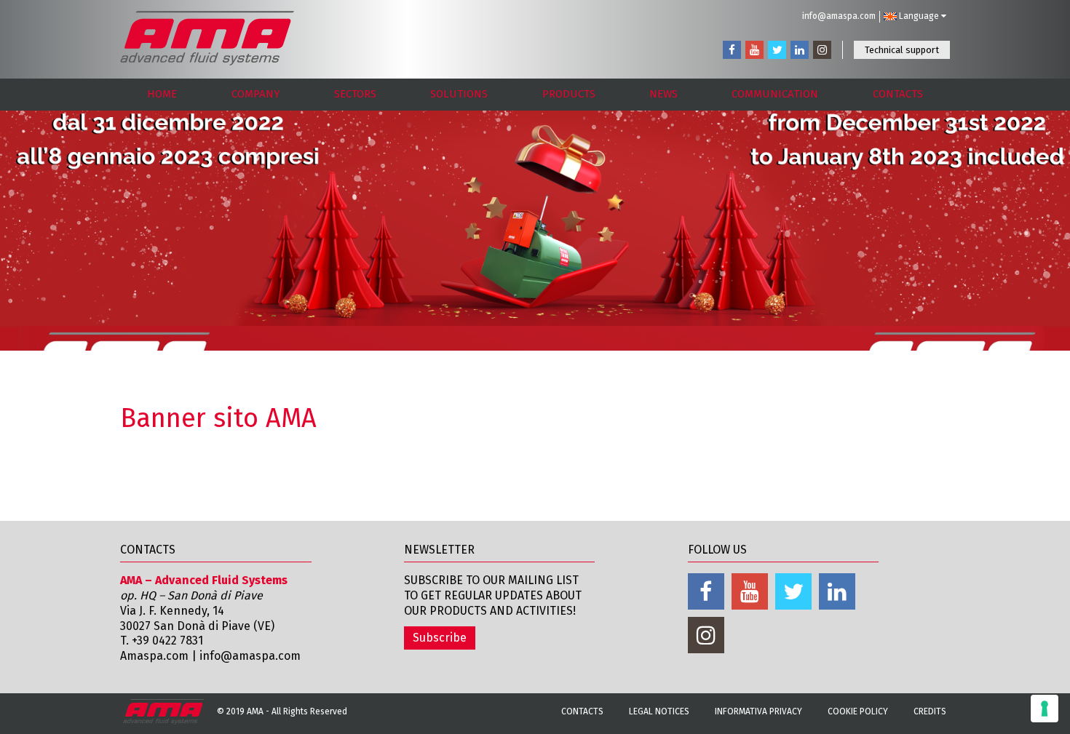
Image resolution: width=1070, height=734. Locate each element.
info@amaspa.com (839, 16)
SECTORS (355, 93)
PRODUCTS (568, 93)
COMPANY (255, 93)
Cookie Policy (858, 711)
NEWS (663, 93)
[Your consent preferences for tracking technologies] (1044, 708)
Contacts (582, 711)
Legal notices (659, 711)
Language (919, 16)
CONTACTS (898, 93)
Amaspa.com (154, 656)
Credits (930, 711)
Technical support (902, 49)
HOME (162, 93)
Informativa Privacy (758, 711)
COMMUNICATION (775, 93)
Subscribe (440, 638)
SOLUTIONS (459, 93)
